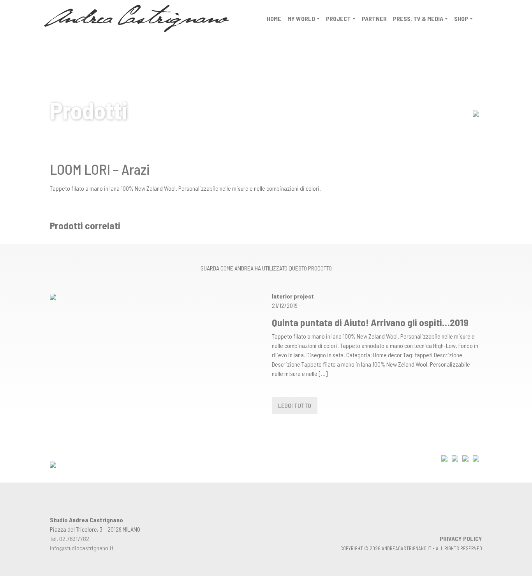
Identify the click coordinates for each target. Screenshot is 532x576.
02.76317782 (74, 538)
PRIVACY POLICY (461, 538)
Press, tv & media (418, 18)
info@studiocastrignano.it (81, 547)
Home (274, 18)
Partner (374, 18)
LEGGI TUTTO (294, 405)
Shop (461, 18)
